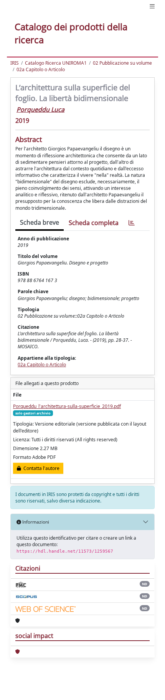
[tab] (132, 223)
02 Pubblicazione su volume (122, 63)
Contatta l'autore (40, 468)
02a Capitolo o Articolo (40, 69)
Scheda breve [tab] (39, 222)
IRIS (14, 63)
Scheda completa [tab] (94, 223)
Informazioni (35, 522)
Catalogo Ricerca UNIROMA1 (56, 63)
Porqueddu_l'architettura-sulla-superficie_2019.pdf (67, 406)
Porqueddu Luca (40, 109)
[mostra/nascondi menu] (152, 6)
